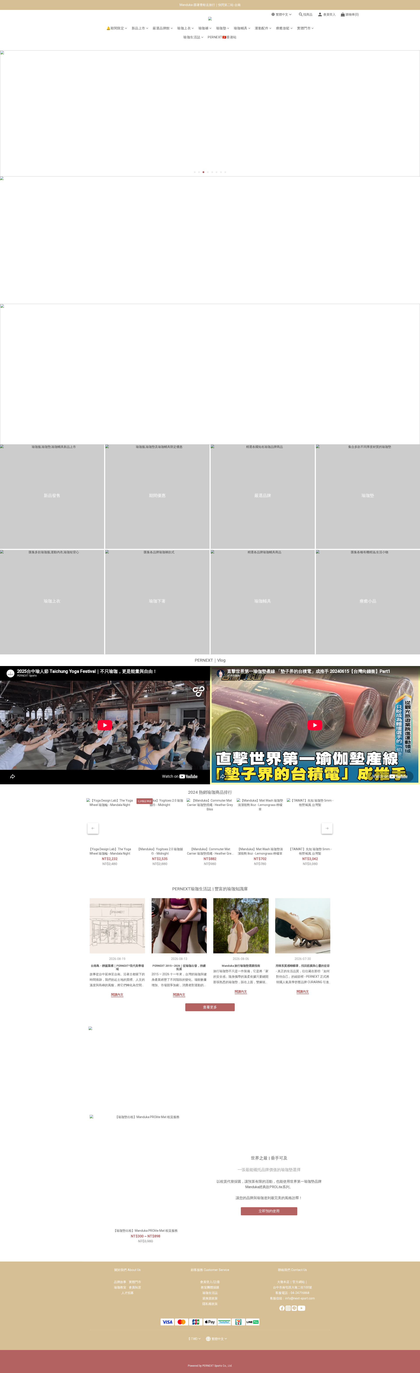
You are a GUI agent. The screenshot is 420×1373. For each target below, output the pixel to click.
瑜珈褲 (203, 28)
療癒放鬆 (283, 28)
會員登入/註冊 (210, 1282)
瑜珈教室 (121, 1287)
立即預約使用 (269, 1211)
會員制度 (135, 1287)
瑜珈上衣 (184, 28)
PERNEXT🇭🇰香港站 (222, 37)
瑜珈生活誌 (191, 37)
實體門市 (304, 28)
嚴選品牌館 (161, 28)
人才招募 (127, 1293)
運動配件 (261, 28)
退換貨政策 (210, 1298)
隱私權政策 (210, 1304)
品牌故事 (121, 1282)
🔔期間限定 (115, 28)
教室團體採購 (210, 1287)
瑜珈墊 (221, 28)
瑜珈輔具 (240, 28)
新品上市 (138, 28)
